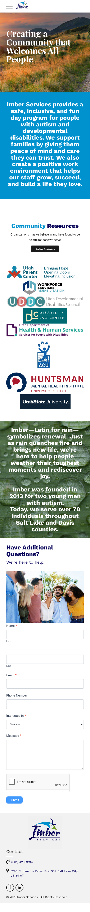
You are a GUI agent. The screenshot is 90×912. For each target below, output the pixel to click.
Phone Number (16, 695)
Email (11, 675)
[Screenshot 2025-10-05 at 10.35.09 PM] (45, 316)
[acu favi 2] (45, 354)
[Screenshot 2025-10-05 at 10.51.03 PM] (45, 383)
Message (13, 736)
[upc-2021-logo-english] (45, 272)
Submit (14, 800)
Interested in (16, 716)
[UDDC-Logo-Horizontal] (45, 301)
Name (11, 626)
